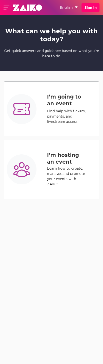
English (66, 8)
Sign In (90, 8)
